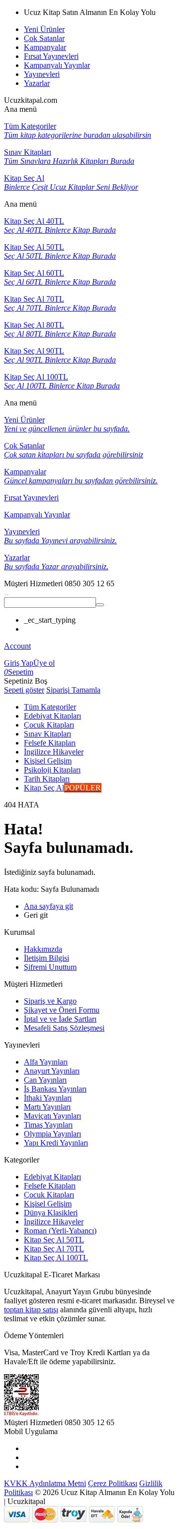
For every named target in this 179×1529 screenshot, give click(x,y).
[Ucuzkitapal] (6, 592)
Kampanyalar (45, 47)
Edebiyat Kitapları (52, 1176)
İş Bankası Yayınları (55, 1089)
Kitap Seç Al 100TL (56, 1257)
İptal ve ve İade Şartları (60, 1019)
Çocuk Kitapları (49, 1194)
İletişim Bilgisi (46, 958)
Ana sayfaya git (48, 906)
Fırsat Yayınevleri (51, 56)
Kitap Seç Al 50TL (54, 1239)
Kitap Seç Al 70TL (54, 1248)
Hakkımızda (43, 949)
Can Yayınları (45, 1080)
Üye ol (44, 663)
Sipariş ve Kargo (50, 1001)
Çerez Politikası (112, 1483)
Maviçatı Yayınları (52, 1116)
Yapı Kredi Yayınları (56, 1143)
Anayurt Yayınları (52, 1071)
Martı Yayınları (47, 1107)
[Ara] (100, 604)
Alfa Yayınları (46, 1062)
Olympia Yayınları (52, 1134)
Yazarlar (37, 83)
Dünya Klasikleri (51, 1212)
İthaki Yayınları (48, 1098)
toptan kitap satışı (31, 1309)
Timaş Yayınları (48, 1125)
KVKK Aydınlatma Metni (45, 1483)
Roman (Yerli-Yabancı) (60, 1230)
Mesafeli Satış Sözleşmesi (64, 1028)
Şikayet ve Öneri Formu (61, 1010)
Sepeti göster (24, 690)
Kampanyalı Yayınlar (57, 65)
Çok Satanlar (44, 38)
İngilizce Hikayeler (54, 1221)
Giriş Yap (18, 663)
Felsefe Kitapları (50, 1185)
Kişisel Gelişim (48, 1203)
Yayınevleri (42, 74)
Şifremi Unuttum (50, 967)
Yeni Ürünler (44, 29)
